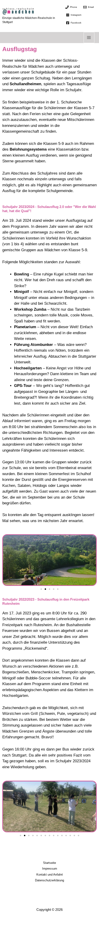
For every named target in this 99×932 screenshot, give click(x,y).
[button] (41, 589)
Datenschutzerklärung (49, 880)
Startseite (49, 863)
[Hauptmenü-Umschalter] (89, 37)
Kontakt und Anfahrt (49, 874)
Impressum (49, 868)
